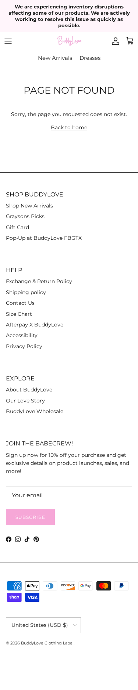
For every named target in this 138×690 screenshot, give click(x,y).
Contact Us (20, 303)
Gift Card (17, 227)
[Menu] (8, 41)
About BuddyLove (29, 389)
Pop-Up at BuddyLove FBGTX (44, 238)
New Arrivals (55, 57)
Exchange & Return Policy (39, 281)
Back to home (69, 127)
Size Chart (19, 314)
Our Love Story (25, 400)
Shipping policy (26, 292)
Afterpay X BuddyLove (34, 324)
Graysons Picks (25, 216)
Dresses (89, 57)
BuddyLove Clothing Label (47, 643)
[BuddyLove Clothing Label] (69, 41)
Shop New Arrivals (29, 205)
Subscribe (30, 517)
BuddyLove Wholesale (34, 411)
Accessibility (22, 335)
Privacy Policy (24, 346)
